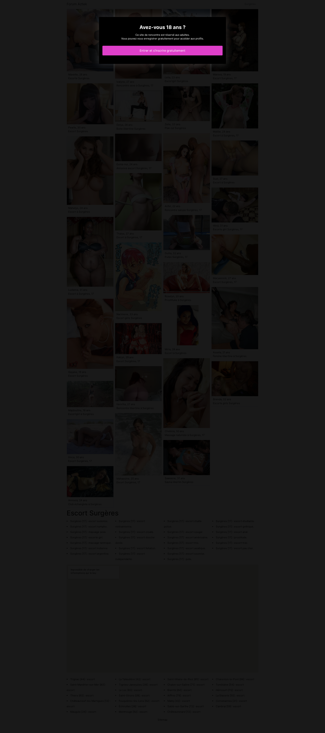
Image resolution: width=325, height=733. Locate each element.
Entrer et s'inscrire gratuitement (162, 50)
